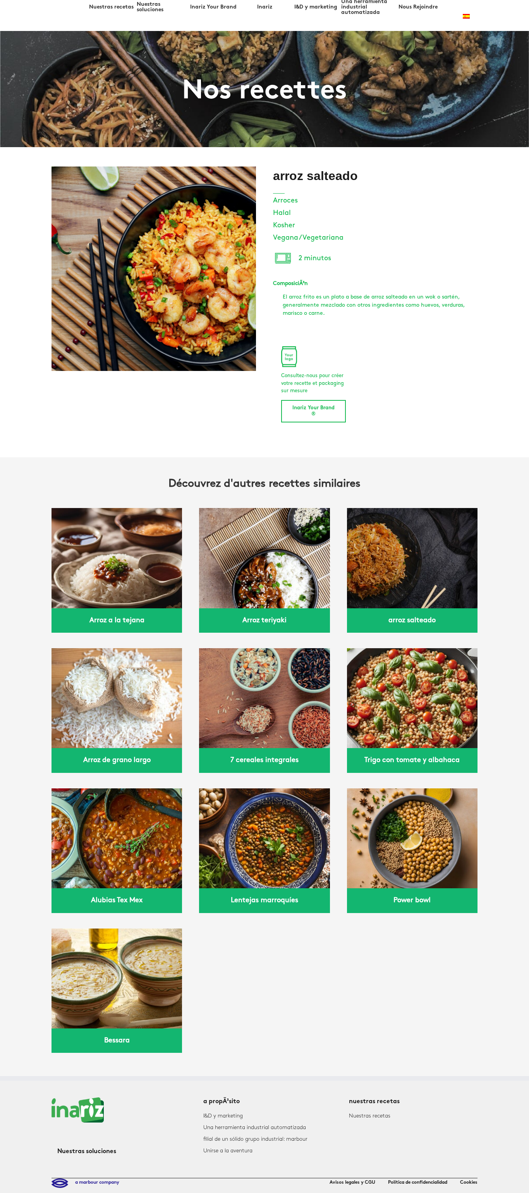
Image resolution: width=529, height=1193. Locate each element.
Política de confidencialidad (417, 1182)
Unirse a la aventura (227, 1150)
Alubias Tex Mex (117, 900)
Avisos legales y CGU (352, 1182)
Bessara (117, 1040)
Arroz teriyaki (264, 620)
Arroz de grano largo (117, 760)
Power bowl (412, 900)
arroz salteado (412, 620)
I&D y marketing (223, 1115)
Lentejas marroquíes (264, 900)
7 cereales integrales (264, 760)
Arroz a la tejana (116, 620)
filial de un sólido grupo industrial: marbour (255, 1139)
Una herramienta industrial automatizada (254, 1127)
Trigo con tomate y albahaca (412, 760)
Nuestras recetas (369, 1115)
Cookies (468, 1182)
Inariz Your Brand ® (313, 411)
